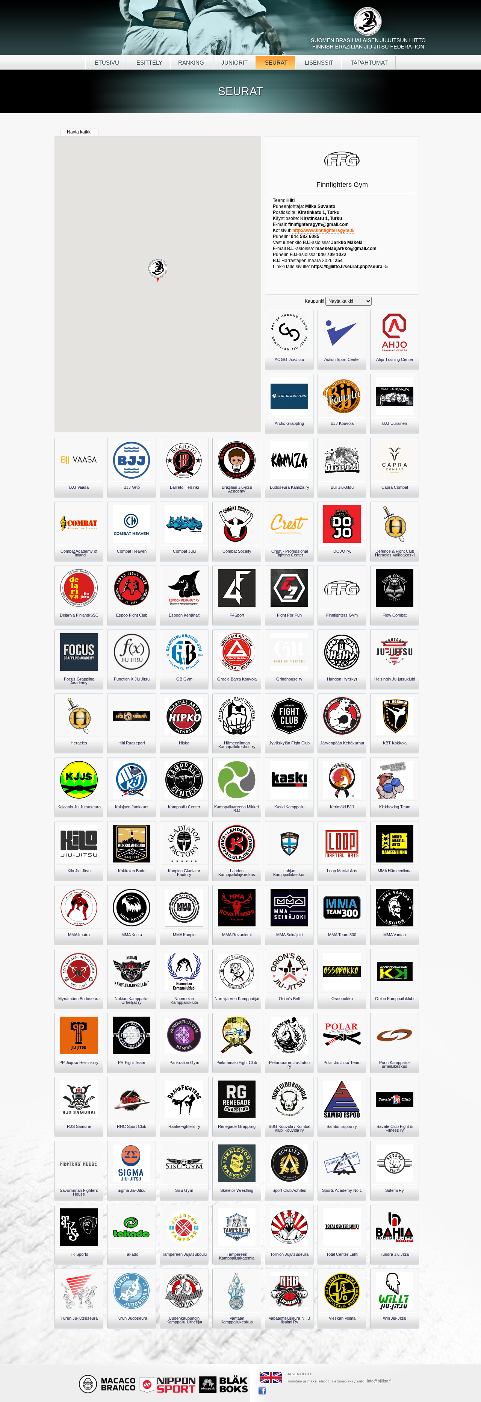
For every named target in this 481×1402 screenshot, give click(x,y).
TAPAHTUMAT (368, 62)
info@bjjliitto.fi (379, 1381)
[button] (157, 271)
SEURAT (275, 62)
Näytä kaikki (79, 132)
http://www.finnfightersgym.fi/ (323, 230)
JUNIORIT (234, 62)
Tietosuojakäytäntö (348, 1381)
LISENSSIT (318, 62)
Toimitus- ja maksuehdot (308, 1381)
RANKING (192, 62)
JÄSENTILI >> (299, 1374)
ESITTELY (148, 62)
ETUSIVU (106, 62)
